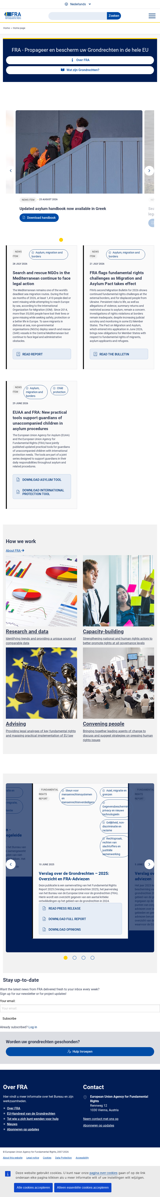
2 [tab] (70, 240)
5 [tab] (97, 240)
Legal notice (32, 1157)
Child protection (59, 390)
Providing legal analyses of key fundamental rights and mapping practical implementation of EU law (41, 733)
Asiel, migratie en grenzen (114, 792)
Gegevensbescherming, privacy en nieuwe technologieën (116, 810)
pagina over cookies (103, 1173)
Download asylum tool (41, 480)
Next (149, 171)
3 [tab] (79, 240)
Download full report (67, 919)
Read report (32, 354)
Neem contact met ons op (100, 1119)
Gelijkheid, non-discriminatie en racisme (113, 826)
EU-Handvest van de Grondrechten (31, 1113)
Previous (11, 171)
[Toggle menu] (152, 16)
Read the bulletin (114, 354)
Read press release (65, 908)
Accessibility (82, 1157)
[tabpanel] (80, 172)
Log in (32, 1027)
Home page (19, 28)
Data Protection (63, 1157)
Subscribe (9, 1018)
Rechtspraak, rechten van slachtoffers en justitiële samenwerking (112, 846)
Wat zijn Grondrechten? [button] (82, 70)
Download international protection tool (43, 492)
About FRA (13, 550)
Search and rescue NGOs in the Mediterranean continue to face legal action (41, 278)
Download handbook (41, 218)
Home (6, 28)
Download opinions (65, 929)
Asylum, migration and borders (47, 254)
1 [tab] (61, 240)
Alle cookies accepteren (33, 1187)
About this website (12, 1157)
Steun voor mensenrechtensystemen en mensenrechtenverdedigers (78, 796)
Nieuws (12, 1124)
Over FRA (13, 1108)
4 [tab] (88, 240)
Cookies (47, 1157)
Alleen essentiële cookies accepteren (83, 1187)
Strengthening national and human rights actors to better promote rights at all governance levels (117, 641)
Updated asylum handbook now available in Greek (63, 208)
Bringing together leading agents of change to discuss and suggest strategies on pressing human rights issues (118, 735)
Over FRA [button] (83, 60)
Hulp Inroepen (82, 1051)
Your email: (7, 1001)
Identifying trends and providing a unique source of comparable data (41, 641)
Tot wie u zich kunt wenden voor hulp (33, 1119)
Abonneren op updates (23, 1129)
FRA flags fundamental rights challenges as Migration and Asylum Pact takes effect (117, 278)
